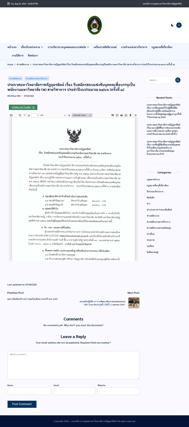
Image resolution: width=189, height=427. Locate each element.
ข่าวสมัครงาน (15, 78)
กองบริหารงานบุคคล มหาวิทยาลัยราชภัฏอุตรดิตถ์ (162, 3)
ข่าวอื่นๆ (151, 233)
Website (101, 385)
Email (56, 385)
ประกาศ (150, 240)
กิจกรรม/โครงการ (155, 191)
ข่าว (148, 203)
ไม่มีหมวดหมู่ (152, 252)
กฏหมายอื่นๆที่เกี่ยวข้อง (157, 185)
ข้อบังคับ (150, 197)
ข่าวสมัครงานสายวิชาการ (36, 78)
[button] (23, 107)
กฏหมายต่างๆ (153, 179)
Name (10, 385)
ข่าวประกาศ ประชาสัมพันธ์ (159, 209)
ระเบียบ (150, 246)
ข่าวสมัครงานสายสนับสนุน (159, 227)
